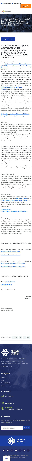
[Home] (16, 441)
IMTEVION (23, 457)
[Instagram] (8, 450)
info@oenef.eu (9, 403)
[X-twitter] (20, 450)
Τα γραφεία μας (8, 407)
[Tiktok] (12, 450)
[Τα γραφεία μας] (2, 408)
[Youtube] (16, 450)
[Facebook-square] (3, 450)
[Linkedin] (24, 450)
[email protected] (10, 281)
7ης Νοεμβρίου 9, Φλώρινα (13, 409)
